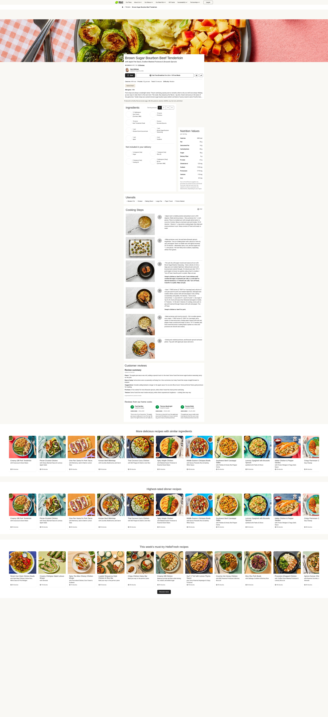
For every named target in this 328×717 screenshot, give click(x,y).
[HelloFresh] (119, 2)
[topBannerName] (164, 14)
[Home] (123, 7)
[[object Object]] (196, 75)
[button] (160, 107)
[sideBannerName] (191, 114)
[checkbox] (125, 65)
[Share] (201, 75)
